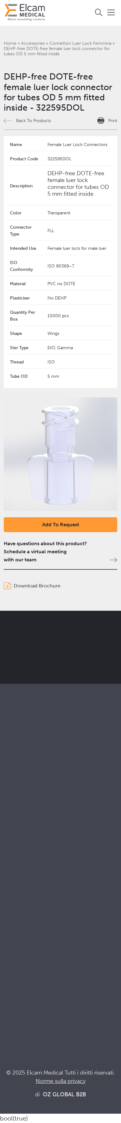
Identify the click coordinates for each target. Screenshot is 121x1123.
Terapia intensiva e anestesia (35, 827)
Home (10, 43)
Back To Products (33, 120)
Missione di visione (25, 892)
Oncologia (15, 852)
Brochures (15, 965)
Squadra (13, 917)
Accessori (15, 796)
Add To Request (60, 524)
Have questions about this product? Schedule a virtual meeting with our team (45, 552)
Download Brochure (37, 586)
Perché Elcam (19, 884)
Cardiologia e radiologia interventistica (47, 844)
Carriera (13, 926)
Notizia (12, 999)
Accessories (33, 43)
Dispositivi (15, 787)
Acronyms (15, 990)
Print (112, 120)
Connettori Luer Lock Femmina (80, 43)
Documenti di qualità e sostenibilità (43, 974)
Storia (10, 934)
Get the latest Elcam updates (56, 657)
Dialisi (10, 835)
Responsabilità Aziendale (31, 900)
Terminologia (18, 982)
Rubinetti (14, 779)
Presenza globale (23, 909)
